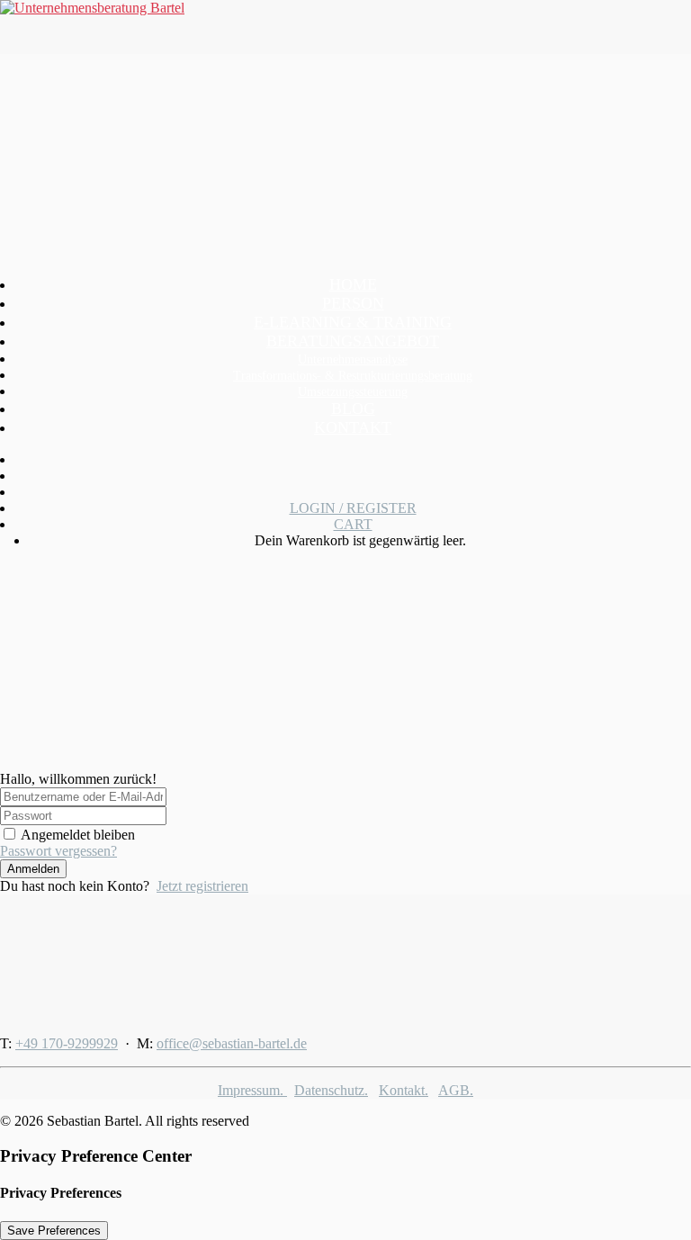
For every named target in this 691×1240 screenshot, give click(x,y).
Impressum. (252, 1090)
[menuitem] (352, 341)
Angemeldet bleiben (78, 834)
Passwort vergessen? (58, 850)
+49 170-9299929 (66, 1043)
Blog (353, 409)
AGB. (455, 1090)
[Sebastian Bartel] (345, 27)
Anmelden (33, 869)
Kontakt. (403, 1090)
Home (353, 284)
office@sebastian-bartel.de (232, 1043)
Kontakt (352, 427)
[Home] (112, 958)
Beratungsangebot (352, 341)
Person (353, 303)
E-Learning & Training (353, 322)
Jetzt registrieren (202, 886)
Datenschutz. (331, 1090)
